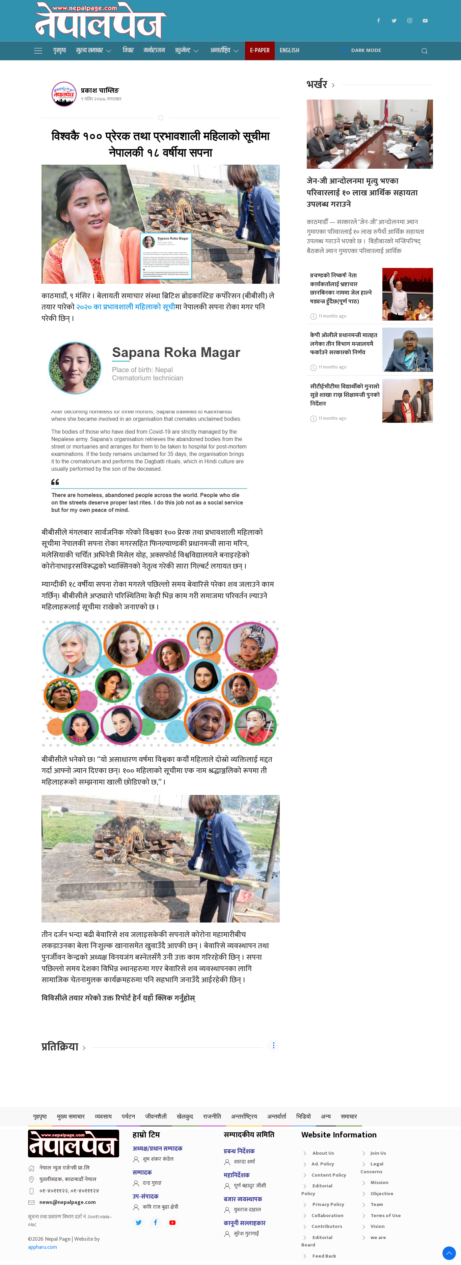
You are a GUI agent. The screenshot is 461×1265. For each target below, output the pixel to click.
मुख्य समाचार (89, 50)
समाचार (349, 1116)
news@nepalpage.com (67, 1202)
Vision (378, 1226)
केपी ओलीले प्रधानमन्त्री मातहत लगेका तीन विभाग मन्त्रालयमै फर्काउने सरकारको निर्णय (343, 343)
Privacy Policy (327, 1204)
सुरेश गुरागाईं (246, 1233)
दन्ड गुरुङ (152, 1183)
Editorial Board (316, 1241)
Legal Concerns (371, 1168)
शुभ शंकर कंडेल (158, 1159)
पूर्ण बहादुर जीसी (250, 1185)
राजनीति (212, 1116)
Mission (379, 1182)
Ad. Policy (322, 1164)
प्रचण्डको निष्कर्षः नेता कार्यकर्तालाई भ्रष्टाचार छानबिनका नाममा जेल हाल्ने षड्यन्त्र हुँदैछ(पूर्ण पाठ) (341, 288)
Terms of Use (386, 1215)
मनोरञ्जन (154, 50)
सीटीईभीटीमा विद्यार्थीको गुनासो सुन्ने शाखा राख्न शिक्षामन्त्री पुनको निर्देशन (345, 395)
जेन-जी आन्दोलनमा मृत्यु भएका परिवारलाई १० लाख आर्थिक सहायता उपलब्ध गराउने (362, 192)
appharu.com (42, 1247)
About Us (322, 1153)
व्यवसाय (103, 1116)
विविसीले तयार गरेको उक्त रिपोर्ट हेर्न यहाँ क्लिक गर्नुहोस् (118, 998)
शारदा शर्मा (244, 1161)
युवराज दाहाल (247, 1209)
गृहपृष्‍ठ (59, 50)
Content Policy (328, 1175)
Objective (382, 1193)
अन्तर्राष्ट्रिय (220, 50)
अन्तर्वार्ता (276, 1116)
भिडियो (303, 1116)
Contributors (326, 1226)
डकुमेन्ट (182, 50)
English (289, 50)
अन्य (326, 1116)
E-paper (260, 50)
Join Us (378, 1153)
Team (377, 1204)
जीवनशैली (156, 1116)
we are (378, 1237)
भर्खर (317, 85)
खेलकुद (185, 1116)
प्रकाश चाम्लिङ (100, 91)
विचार (128, 50)
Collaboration (327, 1215)
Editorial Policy (316, 1190)
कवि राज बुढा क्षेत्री (160, 1207)
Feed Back (323, 1256)
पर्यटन (128, 1116)
